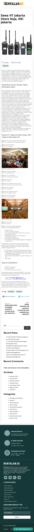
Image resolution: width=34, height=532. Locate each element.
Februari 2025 (14, 376)
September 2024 (15, 385)
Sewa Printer (13, 409)
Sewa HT (5, 66)
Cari (5, 325)
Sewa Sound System (16, 416)
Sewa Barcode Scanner (16, 398)
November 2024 (14, 381)
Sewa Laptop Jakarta (16, 407)
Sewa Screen (13, 413)
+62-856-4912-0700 (19, 279)
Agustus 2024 (14, 387)
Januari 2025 (13, 378)
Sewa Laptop (13, 405)
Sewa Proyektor (14, 411)
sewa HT (19, 291)
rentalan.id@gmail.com (16, 277)
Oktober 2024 (14, 383)
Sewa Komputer (14, 402)
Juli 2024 (12, 389)
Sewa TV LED (13, 418)
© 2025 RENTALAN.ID (9, 525)
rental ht (11, 291)
